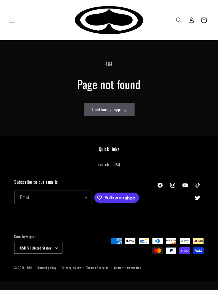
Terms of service (97, 267)
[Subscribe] (85, 197)
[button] (12, 20)
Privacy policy (71, 267)
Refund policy (46, 267)
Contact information (127, 267)
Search (103, 164)
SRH (29, 267)
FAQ (117, 164)
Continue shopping (109, 109)
